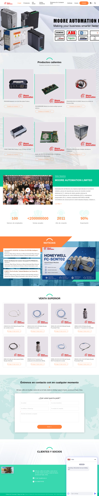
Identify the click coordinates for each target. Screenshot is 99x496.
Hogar (19, 3)
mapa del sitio (21, 494)
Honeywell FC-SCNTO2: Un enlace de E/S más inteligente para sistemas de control (21, 250)
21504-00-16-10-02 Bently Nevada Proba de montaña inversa (14, 327)
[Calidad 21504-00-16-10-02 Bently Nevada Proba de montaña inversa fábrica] (14, 313)
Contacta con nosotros (12, 106)
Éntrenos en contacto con (57, 3)
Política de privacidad (11, 494)
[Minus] (95, 459)
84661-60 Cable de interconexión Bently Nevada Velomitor (14, 359)
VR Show (33, 3)
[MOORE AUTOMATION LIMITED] (8, 3)
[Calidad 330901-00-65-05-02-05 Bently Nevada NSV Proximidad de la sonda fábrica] (61, 346)
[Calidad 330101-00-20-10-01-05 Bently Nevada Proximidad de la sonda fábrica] (37, 313)
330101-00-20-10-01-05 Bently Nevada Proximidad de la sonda (37, 327)
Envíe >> (49, 426)
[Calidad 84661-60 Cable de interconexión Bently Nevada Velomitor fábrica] (14, 346)
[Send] (95, 493)
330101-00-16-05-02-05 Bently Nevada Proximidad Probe (60, 327)
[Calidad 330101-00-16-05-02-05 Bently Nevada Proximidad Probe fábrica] (61, 313)
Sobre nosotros (42, 3)
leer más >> (58, 203)
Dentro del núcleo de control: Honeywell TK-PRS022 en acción (21, 261)
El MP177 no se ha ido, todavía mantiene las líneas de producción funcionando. (20, 271)
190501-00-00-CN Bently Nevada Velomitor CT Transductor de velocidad (83, 327)
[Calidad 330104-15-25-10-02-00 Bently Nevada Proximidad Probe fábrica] (84, 346)
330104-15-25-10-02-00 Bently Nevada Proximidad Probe (84, 359)
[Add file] (68, 493)
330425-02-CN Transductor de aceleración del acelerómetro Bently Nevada (36, 360)
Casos (76, 3)
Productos (26, 3)
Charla (84, 3)
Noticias (69, 3)
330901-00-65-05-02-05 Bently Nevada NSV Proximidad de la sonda (60, 359)
